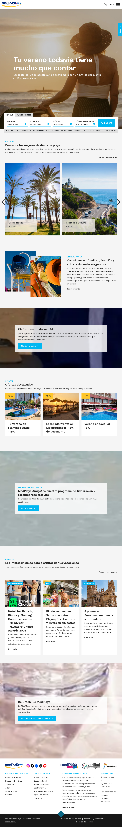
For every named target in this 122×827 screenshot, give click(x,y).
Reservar (120, 29)
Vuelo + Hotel (11, 791)
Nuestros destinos (108, 157)
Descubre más (73, 289)
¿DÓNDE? (11, 121)
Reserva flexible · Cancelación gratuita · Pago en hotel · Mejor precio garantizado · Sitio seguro (53, 131)
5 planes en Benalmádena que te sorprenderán (99, 615)
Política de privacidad (71, 819)
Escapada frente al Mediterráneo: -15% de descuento (60, 427)
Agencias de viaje (42, 795)
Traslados (9, 784)
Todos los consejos (108, 572)
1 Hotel (12, 226)
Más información (28, 346)
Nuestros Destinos (13, 781)
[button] (106, 4)
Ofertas (8, 795)
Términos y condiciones (94, 819)
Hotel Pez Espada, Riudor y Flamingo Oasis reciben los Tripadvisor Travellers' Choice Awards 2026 (20, 621)
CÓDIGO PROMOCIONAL (85, 121)
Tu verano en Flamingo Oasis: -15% (19, 427)
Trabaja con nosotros (43, 791)
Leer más (12, 649)
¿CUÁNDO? (34, 121)
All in (7, 788)
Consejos (38, 798)
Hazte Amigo (68, 807)
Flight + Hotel (24, 115)
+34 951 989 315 (107, 779)
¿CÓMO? (56, 121)
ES (111, 4)
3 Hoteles (70, 226)
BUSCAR (108, 123)
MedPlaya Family (41, 784)
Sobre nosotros (41, 777)
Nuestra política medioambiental (35, 718)
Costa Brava (72, 222)
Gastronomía (40, 788)
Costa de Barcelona (19, 222)
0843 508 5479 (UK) (106, 785)
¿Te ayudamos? (109, 131)
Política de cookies (84, 822)
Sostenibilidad (40, 781)
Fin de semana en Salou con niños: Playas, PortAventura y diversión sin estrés (60, 617)
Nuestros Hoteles (13, 777)
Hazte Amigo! (27, 508)
